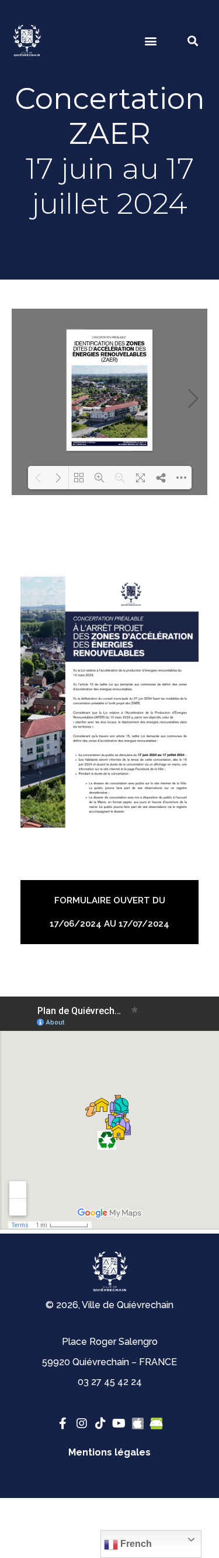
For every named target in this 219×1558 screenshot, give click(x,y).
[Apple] (138, 1423)
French (135, 1544)
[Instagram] (82, 1423)
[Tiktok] (100, 1423)
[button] (150, 41)
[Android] (156, 1423)
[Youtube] (119, 1423)
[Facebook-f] (63, 1423)
